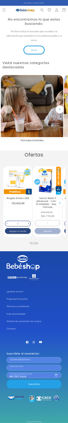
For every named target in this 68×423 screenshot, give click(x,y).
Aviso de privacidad (16, 313)
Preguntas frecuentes (17, 298)
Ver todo (34, 242)
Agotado (47, 231)
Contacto (11, 328)
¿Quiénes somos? (15, 291)
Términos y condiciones (18, 306)
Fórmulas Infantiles (32, 140)
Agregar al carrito (17, 231)
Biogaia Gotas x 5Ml (18, 198)
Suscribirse (34, 384)
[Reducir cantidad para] (6, 223)
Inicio (34, 50)
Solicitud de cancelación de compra (24, 321)
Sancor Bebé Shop (36, 422)
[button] (4, 10)
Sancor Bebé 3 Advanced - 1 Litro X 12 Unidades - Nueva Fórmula (47, 203)
